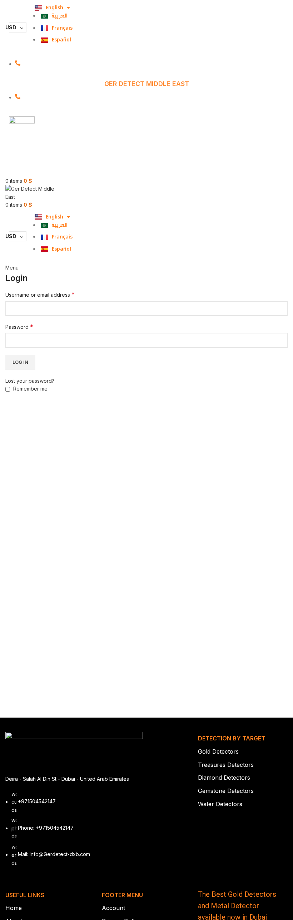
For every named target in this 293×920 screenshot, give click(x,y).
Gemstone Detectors (226, 790)
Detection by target (231, 738)
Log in (20, 362)
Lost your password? (29, 381)
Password (19, 326)
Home (13, 907)
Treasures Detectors (226, 764)
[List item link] (74, 832)
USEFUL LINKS (24, 895)
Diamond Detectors (224, 777)
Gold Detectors (218, 751)
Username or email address (40, 294)
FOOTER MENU (122, 895)
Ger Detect (63, 126)
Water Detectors (220, 804)
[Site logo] (32, 193)
